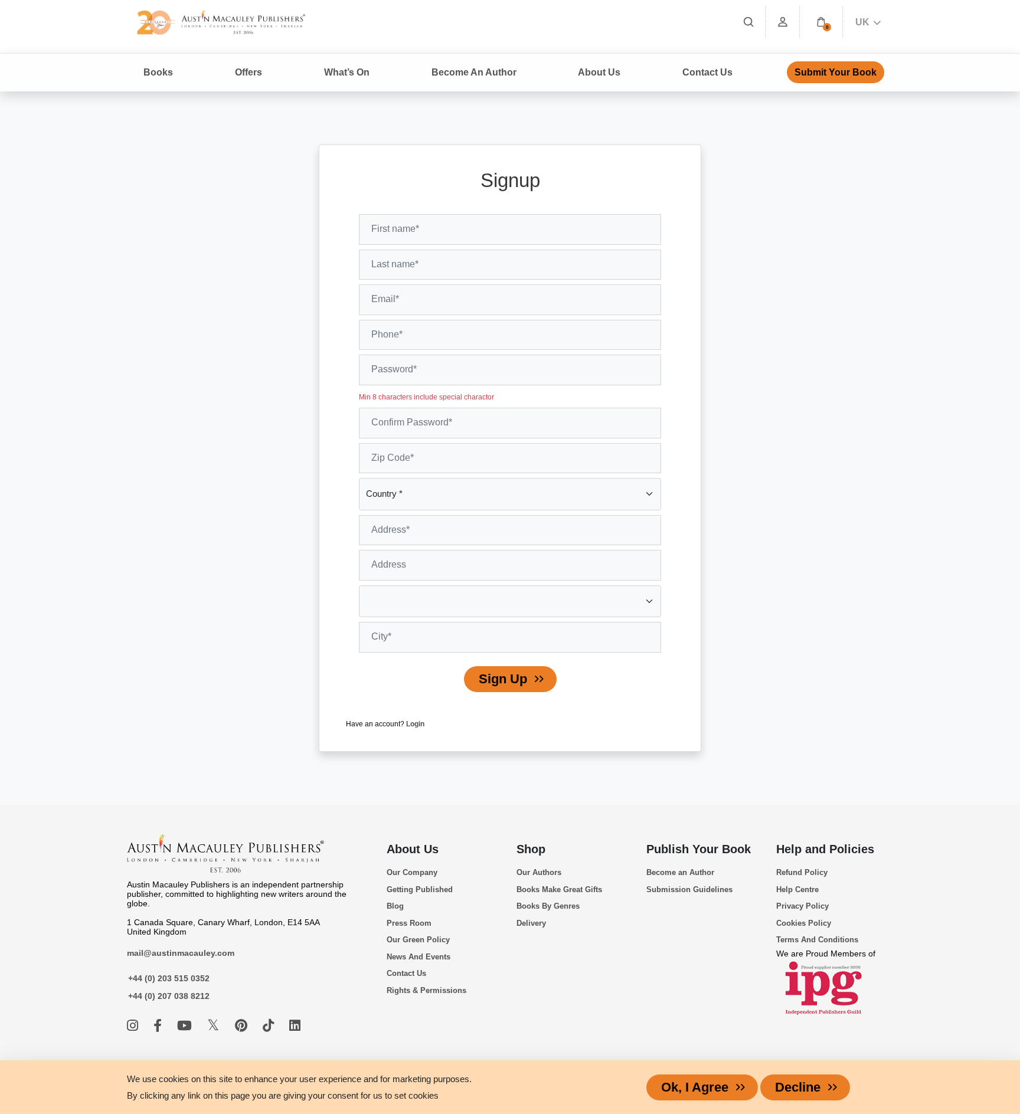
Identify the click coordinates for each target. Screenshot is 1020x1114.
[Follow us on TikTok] (270, 1025)
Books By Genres (548, 906)
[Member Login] (782, 22)
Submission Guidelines (689, 889)
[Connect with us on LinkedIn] (294, 1025)
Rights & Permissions (426, 990)
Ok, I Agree (694, 1087)
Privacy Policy (802, 906)
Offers (248, 72)
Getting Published (420, 889)
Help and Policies (825, 849)
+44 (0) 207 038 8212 (169, 996)
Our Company (412, 872)
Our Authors (538, 872)
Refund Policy (802, 872)
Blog (395, 906)
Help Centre (797, 889)
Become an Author (680, 872)
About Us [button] (599, 72)
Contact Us (707, 72)
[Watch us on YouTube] (186, 1025)
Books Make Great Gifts (559, 889)
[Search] (748, 22)
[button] (821, 22)
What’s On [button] (347, 72)
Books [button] (158, 72)
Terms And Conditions (817, 939)
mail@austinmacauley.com (180, 953)
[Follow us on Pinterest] (243, 1025)
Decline (797, 1087)
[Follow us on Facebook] (159, 1025)
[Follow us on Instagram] (134, 1025)
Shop (530, 849)
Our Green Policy (418, 939)
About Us (413, 849)
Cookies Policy (803, 923)
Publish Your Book (698, 849)
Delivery (531, 923)
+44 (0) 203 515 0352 (169, 978)
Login (415, 724)
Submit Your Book (836, 72)
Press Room (409, 923)
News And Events (418, 956)
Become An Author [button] (473, 72)
